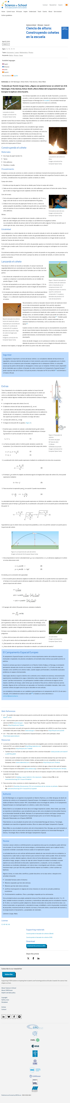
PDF (10, 717)
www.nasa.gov (18, 723)
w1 (56, 316)
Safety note (5, 1000)
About (50, 11)
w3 (32, 693)
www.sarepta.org (30, 768)
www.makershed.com (22, 762)
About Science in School (8, 988)
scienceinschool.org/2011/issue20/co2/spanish (22, 788)
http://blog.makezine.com (33, 746)
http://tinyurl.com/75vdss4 (51, 762)
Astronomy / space (13, 52)
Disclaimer (4, 1002)
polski (5, 69)
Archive (3, 1007)
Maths (11, 55)
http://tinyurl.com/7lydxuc (16, 725)
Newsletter (53, 5)
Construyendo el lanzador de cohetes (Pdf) (39, 937)
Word (5, 717)
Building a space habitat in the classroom (29, 777)
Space (21, 55)
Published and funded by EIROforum (11, 1095)
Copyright (4, 997)
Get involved (57, 11)
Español (6, 72)
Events (45, 11)
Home (3, 11)
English (6, 64)
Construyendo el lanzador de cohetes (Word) (39, 933)
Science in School (31, 25)
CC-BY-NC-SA (5, 924)
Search (60, 5)
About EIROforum (7, 990)
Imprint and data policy (8, 993)
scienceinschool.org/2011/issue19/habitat (18, 779)
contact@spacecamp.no (10, 696)
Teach (39, 11)
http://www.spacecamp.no (11, 736)
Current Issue (11, 11)
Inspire (26, 11)
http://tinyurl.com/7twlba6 (24, 748)
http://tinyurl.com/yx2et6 (56, 730)
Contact (45, 5)
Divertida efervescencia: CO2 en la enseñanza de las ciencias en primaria (36, 786)
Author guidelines (6, 15)
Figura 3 (28, 423)
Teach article (65, 28)
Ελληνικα (6, 67)
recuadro (46, 100)
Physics (30, 52)
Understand (32, 11)
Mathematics (24, 52)
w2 (27, 323)
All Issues (19, 11)
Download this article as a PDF (36, 946)
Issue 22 (46, 25)
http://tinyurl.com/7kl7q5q (58, 768)
